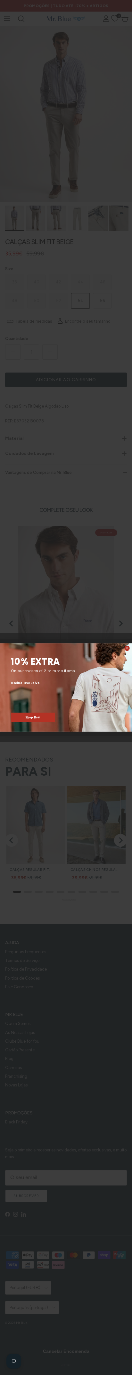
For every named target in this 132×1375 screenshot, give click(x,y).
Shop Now (33, 717)
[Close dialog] (127, 648)
